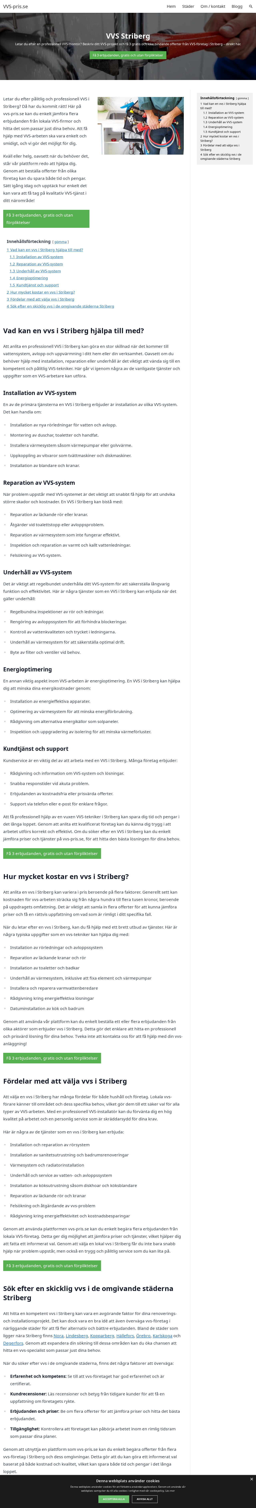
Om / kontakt (213, 6)
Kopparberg (102, 1335)
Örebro (143, 1335)
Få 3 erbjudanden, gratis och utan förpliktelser (128, 55)
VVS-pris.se (15, 6)
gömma (60, 241)
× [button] (251, 1479)
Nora (59, 1335)
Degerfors (13, 1343)
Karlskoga (162, 1335)
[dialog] (128, 1491)
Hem (171, 6)
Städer (188, 6)
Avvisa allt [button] (145, 1499)
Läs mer (170, 1490)
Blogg (237, 6)
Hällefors (125, 1335)
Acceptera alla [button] (114, 1499)
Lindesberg (77, 1335)
